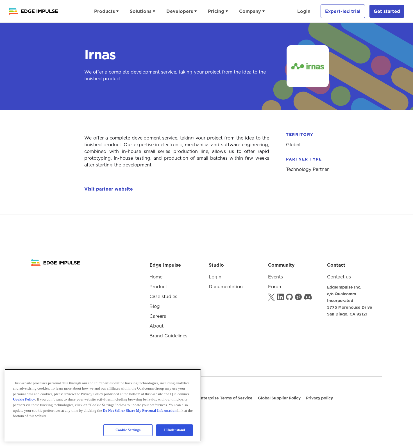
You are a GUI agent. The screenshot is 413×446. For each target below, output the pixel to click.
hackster (299, 296)
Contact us (339, 277)
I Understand (174, 430)
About (156, 326)
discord (308, 296)
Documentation (226, 286)
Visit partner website (108, 189)
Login (303, 11)
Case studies (163, 296)
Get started (387, 11)
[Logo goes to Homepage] (55, 262)
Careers (157, 316)
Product (158, 286)
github (290, 296)
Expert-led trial (342, 11)
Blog (154, 306)
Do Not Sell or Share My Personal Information (76, 390)
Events (275, 277)
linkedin (281, 296)
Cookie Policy (24, 399)
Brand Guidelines (168, 335)
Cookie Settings (127, 430)
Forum (275, 286)
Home (155, 277)
